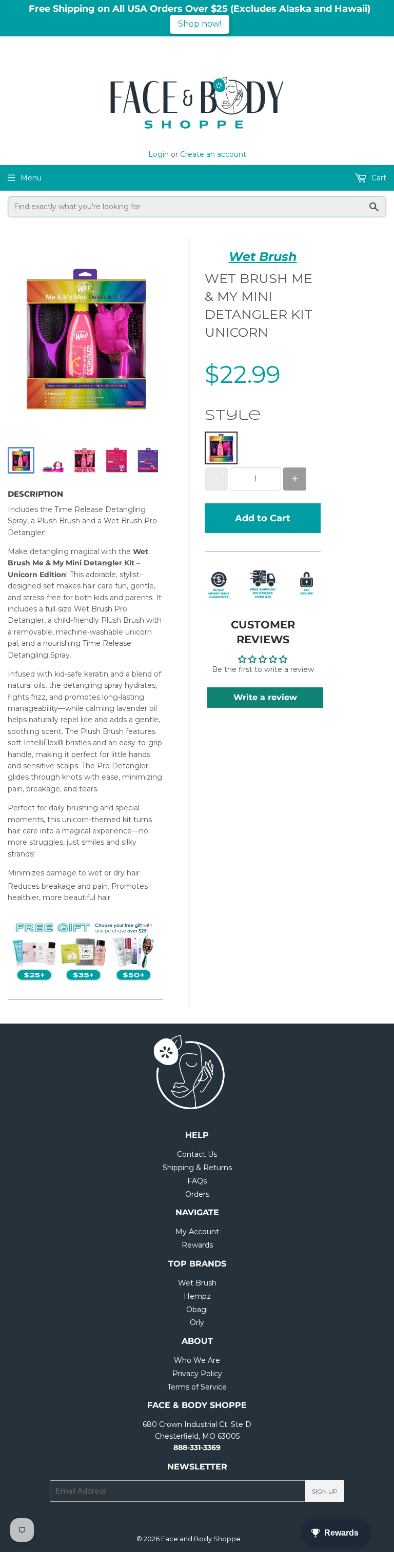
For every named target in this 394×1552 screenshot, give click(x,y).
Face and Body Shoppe (201, 1539)
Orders (197, 1194)
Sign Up (325, 1491)
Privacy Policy (197, 1373)
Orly (197, 1322)
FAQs (197, 1181)
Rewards (197, 1245)
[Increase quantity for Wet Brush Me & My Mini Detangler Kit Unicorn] (294, 479)
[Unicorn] (221, 448)
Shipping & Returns (197, 1167)
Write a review (265, 697)
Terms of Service (197, 1387)
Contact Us (197, 1154)
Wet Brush (263, 256)
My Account (197, 1231)
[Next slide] (149, 460)
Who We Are (197, 1360)
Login (158, 154)
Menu (31, 177)
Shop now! (199, 24)
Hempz (197, 1296)
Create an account (213, 154)
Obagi (197, 1309)
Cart (377, 177)
